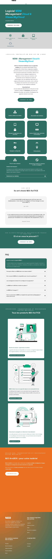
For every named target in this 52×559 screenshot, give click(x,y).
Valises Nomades (8, 548)
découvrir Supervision (17, 355)
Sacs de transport (8, 545)
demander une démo (13, 25)
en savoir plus (14, 441)
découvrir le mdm (15, 398)
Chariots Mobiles (8, 550)
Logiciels (29, 523)
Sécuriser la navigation (31, 530)
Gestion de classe (30, 525)
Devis (6, 553)
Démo (28, 532)
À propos (29, 543)
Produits (6, 543)
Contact (28, 546)
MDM (28, 527)
